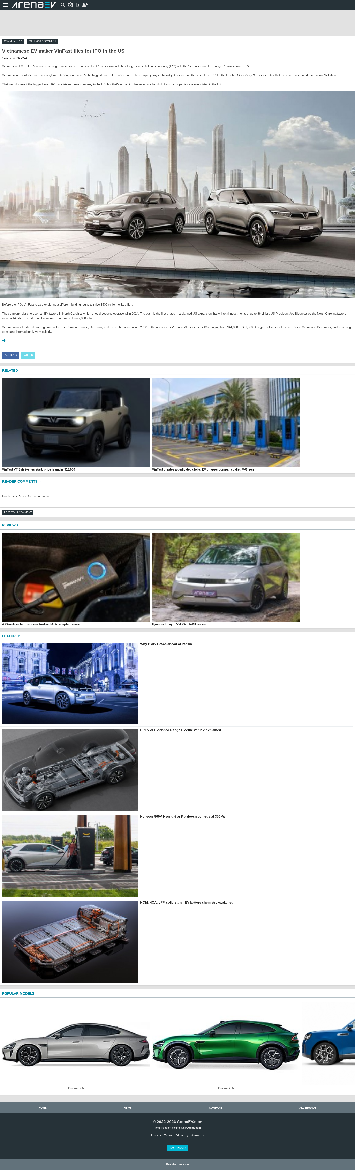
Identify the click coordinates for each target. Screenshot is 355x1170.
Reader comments (20, 481)
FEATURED (11, 636)
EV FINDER (178, 1147)
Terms (168, 1135)
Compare (215, 1107)
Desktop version (177, 1164)
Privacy (156, 1135)
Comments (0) (13, 41)
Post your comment (42, 41)
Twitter (27, 355)
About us (197, 1135)
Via (4, 340)
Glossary (182, 1135)
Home (43, 1107)
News (128, 1107)
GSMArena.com (191, 1127)
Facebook (10, 355)
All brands (307, 1107)
